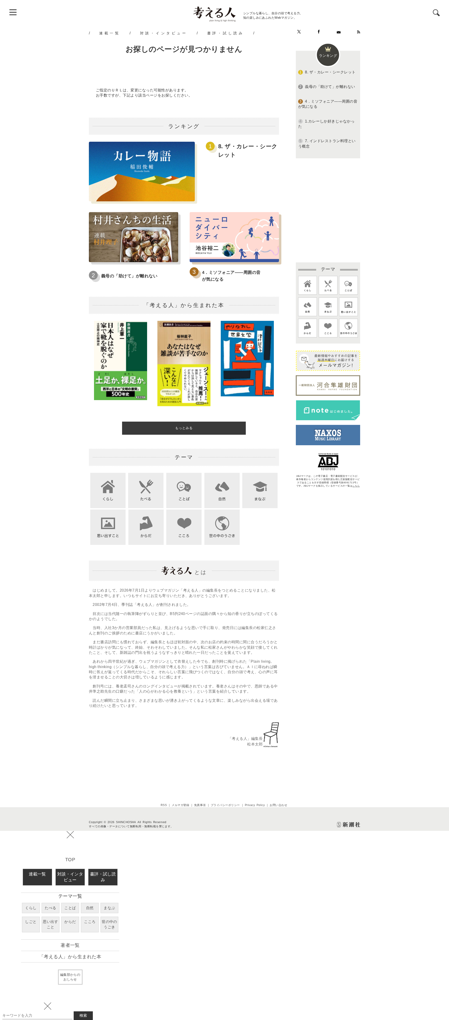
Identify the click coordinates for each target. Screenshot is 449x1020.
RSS (164, 805)
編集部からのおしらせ (70, 977)
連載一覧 (109, 33)
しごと (30, 922)
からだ (70, 922)
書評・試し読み (225, 33)
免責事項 (200, 805)
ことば (70, 908)
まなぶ (109, 908)
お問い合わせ (278, 805)
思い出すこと (50, 924)
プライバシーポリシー (225, 805)
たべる (50, 908)
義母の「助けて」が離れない (129, 276)
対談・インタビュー (164, 33)
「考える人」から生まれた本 (70, 956)
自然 (90, 908)
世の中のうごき (109, 924)
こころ (89, 922)
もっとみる (184, 428)
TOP (70, 859)
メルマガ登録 (180, 805)
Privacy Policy (255, 805)
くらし (30, 908)
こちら (356, 486)
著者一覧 (70, 945)
